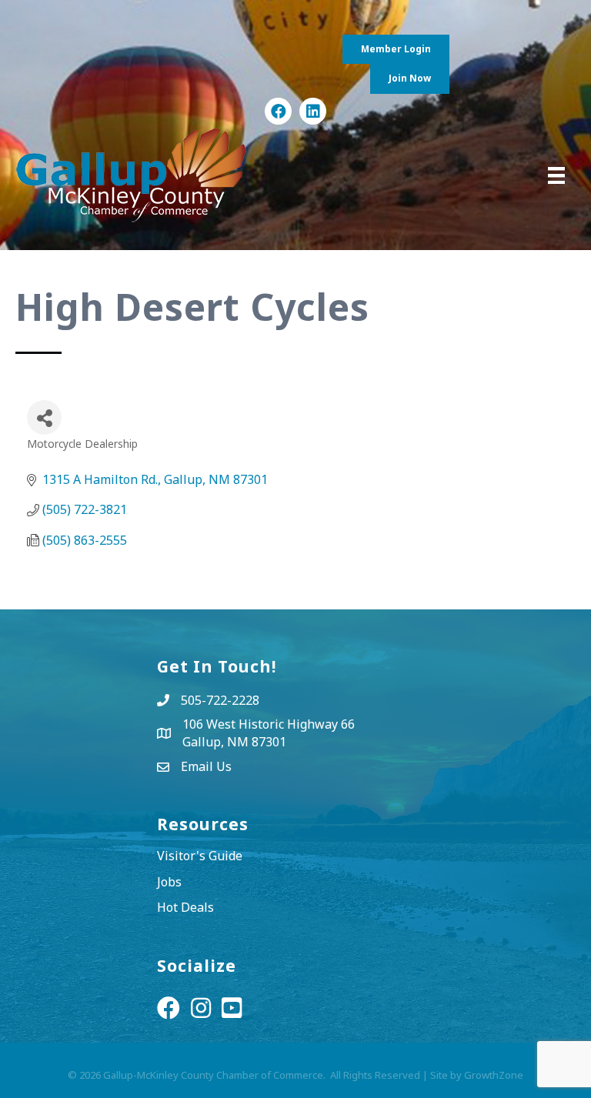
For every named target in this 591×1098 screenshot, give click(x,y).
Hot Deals (185, 907)
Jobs (169, 881)
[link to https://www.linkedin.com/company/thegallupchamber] (312, 111)
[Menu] (556, 175)
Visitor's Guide (199, 855)
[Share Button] (44, 417)
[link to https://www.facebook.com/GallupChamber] (278, 111)
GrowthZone (493, 1075)
